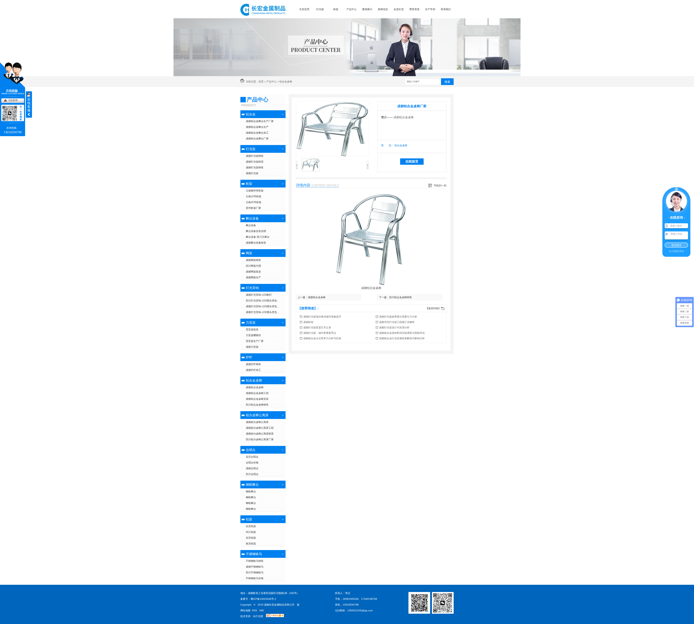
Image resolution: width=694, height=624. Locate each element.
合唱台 (251, 450)
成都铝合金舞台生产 (257, 126)
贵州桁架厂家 (253, 207)
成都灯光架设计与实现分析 (394, 327)
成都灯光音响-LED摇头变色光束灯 (265, 312)
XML (261, 610)
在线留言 (411, 161)
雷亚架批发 (252, 329)
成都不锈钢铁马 (255, 566)
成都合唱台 (252, 468)
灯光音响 (252, 288)
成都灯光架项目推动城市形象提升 (322, 316)
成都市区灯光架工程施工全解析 (397, 322)
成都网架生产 (253, 277)
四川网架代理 (253, 265)
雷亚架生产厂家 (255, 341)
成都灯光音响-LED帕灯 (259, 294)
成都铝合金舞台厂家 (257, 138)
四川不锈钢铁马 (255, 572)
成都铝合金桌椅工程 (257, 393)
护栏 (249, 357)
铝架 (249, 519)
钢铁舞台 (252, 484)
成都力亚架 (252, 346)
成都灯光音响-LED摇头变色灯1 (263, 306)
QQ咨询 (13, 100)
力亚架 (251, 322)
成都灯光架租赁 (255, 161)
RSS (255, 610)
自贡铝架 (251, 526)
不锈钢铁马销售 (255, 560)
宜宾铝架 (251, 537)
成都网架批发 (253, 271)
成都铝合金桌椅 (255, 387)
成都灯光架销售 (255, 155)
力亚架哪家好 (253, 335)
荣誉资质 (414, 9)
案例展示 (367, 9)
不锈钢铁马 (254, 554)
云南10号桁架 (253, 196)
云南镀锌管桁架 (255, 190)
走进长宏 (399, 9)
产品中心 (351, 9)
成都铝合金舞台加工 (257, 132)
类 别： (387, 145)
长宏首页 (304, 9)
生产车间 (430, 9)
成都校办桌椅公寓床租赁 (260, 433)
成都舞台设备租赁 (256, 242)
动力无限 (258, 616)
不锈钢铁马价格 (255, 578)
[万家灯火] (275, 616)
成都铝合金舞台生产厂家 (260, 121)
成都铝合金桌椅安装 (257, 398)
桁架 (335, 9)
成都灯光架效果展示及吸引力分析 (398, 316)
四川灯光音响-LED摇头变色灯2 (263, 300)
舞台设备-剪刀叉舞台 (257, 236)
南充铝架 (251, 543)
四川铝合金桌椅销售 (257, 404)
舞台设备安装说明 (256, 231)
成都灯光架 (252, 173)
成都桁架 (308, 322)
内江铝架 (251, 532)
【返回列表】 (433, 308)
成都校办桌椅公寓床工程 (260, 427)
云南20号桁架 (253, 202)
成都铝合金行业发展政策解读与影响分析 (402, 338)
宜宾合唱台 (252, 456)
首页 (261, 81)
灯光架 (320, 9)
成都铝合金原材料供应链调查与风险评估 (402, 332)
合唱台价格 (252, 462)
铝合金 (251, 114)
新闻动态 (383, 9)
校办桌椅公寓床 (257, 415)
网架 (249, 253)
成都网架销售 (253, 260)
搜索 (447, 81)
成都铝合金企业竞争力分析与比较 (322, 338)
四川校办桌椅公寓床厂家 (260, 439)
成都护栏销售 (253, 364)
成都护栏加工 (253, 370)
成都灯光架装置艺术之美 (317, 327)
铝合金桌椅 (285, 81)
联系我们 (446, 9)
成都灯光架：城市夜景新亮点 (319, 332)
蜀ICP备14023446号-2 (263, 598)
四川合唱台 (252, 474)
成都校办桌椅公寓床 (257, 422)
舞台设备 (252, 218)
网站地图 (245, 610)
